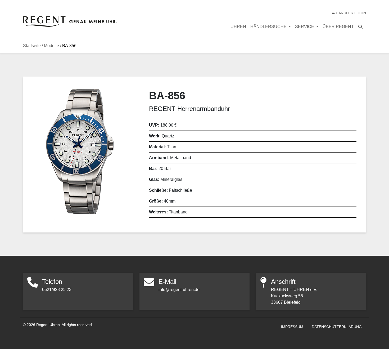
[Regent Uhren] (70, 21)
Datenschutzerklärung (337, 327)
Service (305, 26)
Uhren (238, 26)
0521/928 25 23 (56, 289)
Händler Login (351, 13)
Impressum (292, 327)
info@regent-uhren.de (179, 289)
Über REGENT (338, 26)
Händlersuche (269, 26)
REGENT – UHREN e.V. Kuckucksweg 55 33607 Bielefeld (294, 296)
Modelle (51, 45)
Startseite (32, 45)
